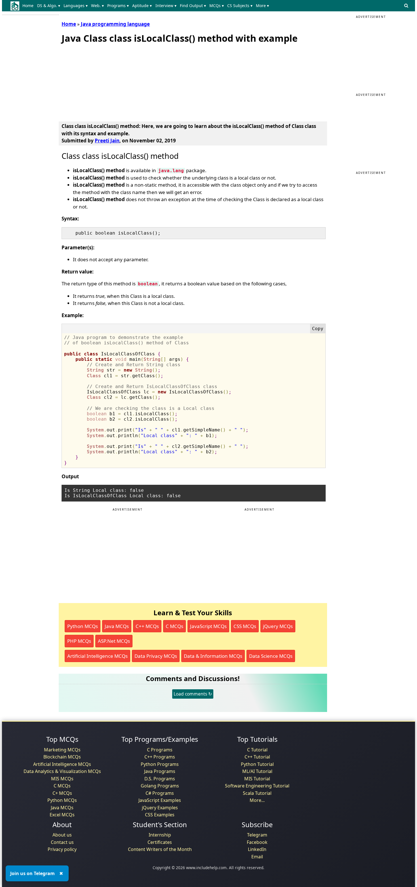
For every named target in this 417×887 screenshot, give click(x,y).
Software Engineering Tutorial (257, 786)
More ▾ (262, 5)
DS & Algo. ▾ (48, 5)
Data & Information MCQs (213, 656)
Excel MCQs (62, 815)
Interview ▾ (165, 5)
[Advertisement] (104, 81)
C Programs (159, 750)
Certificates (160, 842)
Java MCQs (117, 626)
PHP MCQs (79, 641)
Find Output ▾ (193, 5)
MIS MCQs (62, 779)
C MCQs (174, 626)
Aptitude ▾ (142, 5)
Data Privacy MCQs (155, 656)
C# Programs (160, 793)
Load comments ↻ (193, 694)
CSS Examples (159, 815)
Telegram (257, 835)
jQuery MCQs (278, 626)
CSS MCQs (244, 626)
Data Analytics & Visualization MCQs (62, 771)
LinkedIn (257, 849)
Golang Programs (160, 786)
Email (257, 857)
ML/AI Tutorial (257, 771)
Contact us (62, 842)
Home (27, 5)
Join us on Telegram (32, 873)
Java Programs (159, 771)
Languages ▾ (76, 5)
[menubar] (147, 5)
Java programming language (115, 24)
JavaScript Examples (159, 800)
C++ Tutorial (257, 757)
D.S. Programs (159, 779)
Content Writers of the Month (160, 849)
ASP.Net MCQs (114, 641)
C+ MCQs (62, 793)
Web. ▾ (97, 5)
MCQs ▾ (216, 5)
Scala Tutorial (257, 793)
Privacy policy (62, 849)
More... (257, 800)
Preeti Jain (107, 140)
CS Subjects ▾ (239, 5)
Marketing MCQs (62, 750)
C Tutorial (257, 750)
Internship (160, 835)
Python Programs (160, 764)
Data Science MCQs (270, 656)
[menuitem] (29, 5)
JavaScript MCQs (208, 626)
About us (62, 835)
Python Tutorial (257, 764)
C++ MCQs (147, 626)
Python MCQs (82, 626)
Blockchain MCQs (62, 757)
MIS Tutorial (257, 779)
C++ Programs (159, 757)
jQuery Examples (160, 807)
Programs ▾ (118, 5)
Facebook (257, 842)
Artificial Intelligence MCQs (97, 656)
